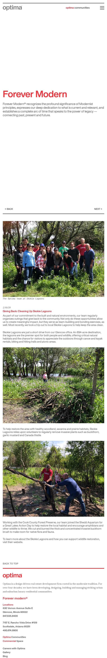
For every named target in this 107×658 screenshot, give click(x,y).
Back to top (10, 563)
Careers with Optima (14, 648)
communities (78, 8)
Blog (5, 656)
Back (10, 209)
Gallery (6, 652)
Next (97, 209)
